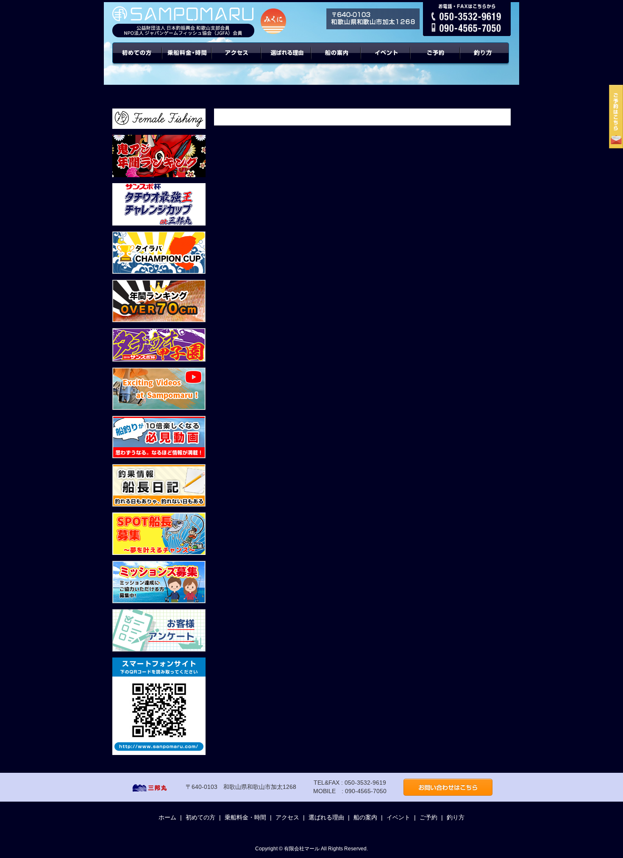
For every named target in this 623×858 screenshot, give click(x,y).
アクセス (236, 59)
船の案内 (336, 59)
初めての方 (137, 59)
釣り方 (455, 817)
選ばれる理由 (286, 59)
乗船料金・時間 (187, 59)
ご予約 (436, 59)
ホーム (167, 817)
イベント (386, 59)
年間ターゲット (486, 59)
